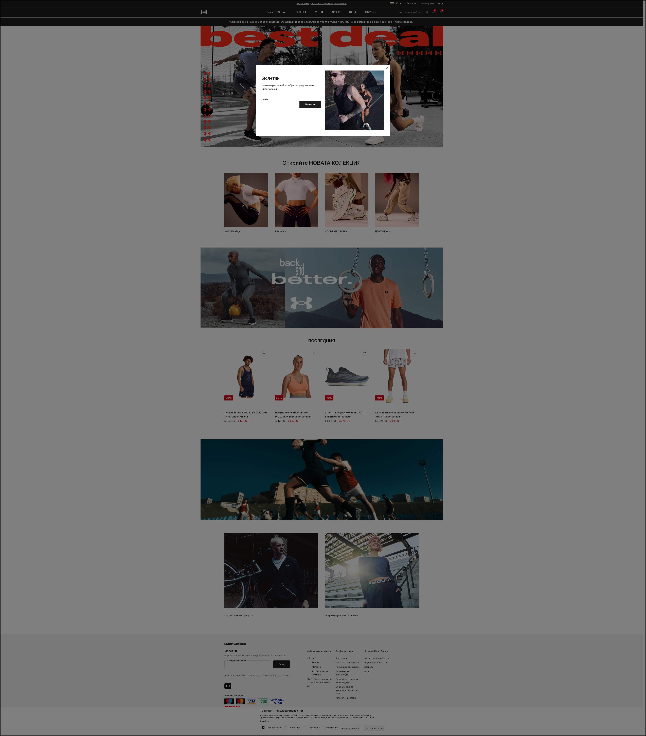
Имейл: (265, 99)
